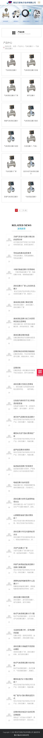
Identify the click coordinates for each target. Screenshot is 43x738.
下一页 (24, 210)
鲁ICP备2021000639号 (21, 735)
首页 (14, 46)
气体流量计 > (29, 46)
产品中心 (21, 46)
